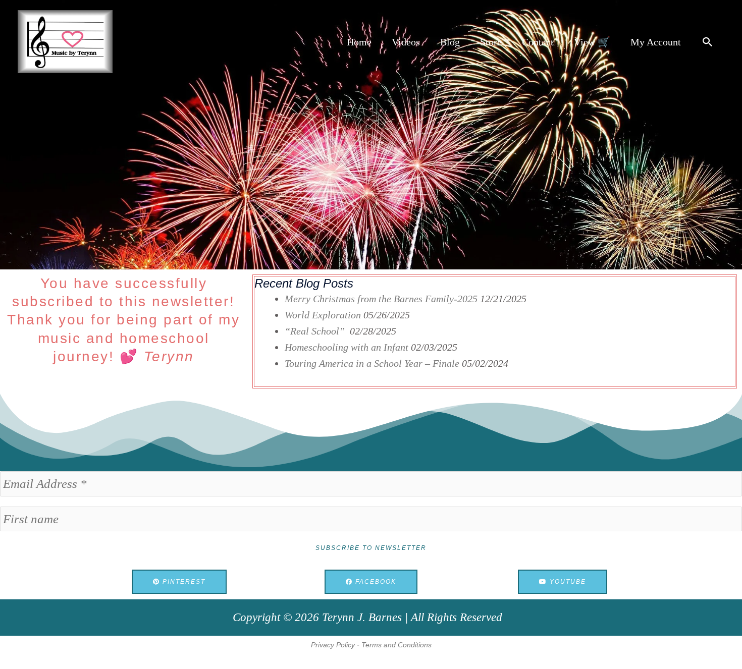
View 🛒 (592, 41)
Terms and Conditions (396, 645)
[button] (707, 41)
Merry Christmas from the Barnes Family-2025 (381, 298)
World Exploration (323, 314)
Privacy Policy (333, 645)
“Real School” (316, 331)
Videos (406, 41)
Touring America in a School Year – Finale (372, 363)
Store (491, 41)
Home (359, 41)
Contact (538, 41)
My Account (655, 41)
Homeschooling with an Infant (346, 347)
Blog (450, 41)
